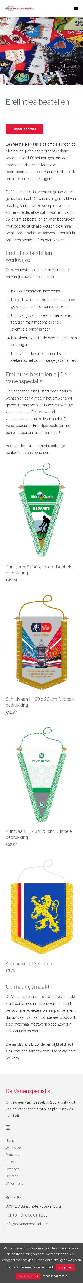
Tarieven (12, 1162)
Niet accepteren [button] (28, 1276)
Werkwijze (13, 1148)
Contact (12, 1176)
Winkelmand (15, 1183)
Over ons (12, 1169)
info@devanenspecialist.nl (27, 1224)
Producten (13, 1155)
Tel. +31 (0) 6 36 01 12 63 (27, 1215)
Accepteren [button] (65, 1267)
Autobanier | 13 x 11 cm (30, 963)
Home (10, 1140)
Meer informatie (55, 1276)
